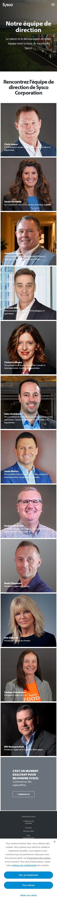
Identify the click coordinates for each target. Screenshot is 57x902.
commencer (23, 794)
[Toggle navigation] (53, 4)
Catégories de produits (28, 822)
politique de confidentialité (24, 865)
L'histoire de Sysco (29, 816)
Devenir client (28, 831)
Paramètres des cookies (39, 858)
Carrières (28, 828)
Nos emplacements (28, 836)
